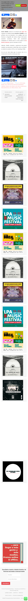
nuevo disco (17, 86)
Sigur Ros (24, 31)
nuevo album (12, 86)
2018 (21, 83)
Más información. (8, 9)
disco (6, 84)
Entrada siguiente (19, 96)
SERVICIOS (21, 592)
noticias (7, 86)
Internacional (10, 84)
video (20, 87)
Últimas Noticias (10, 83)
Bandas (3, 84)
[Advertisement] (14, 119)
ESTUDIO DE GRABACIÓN (18, 595)
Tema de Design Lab (14, 590)
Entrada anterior (8, 94)
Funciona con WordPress (20, 588)
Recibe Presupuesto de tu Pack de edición (11, 598)
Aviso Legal (23, 598)
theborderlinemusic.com (6, 87)
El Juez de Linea (16, 11)
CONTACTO (15, 592)
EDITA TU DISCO (8, 595)
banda (23, 83)
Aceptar (18, 5)
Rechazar (23, 5)
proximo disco (23, 86)
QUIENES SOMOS (8, 592)
